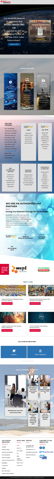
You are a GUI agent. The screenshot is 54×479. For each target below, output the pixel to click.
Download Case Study (7, 303)
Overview (4, 447)
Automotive (5, 465)
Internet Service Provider (8, 473)
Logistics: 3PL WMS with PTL (8, 460)
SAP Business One (10, 151)
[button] (33, 2)
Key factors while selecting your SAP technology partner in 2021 (33, 419)
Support (28, 457)
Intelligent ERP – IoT (30, 449)
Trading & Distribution (7, 452)
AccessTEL (42, 477)
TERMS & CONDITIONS (19, 459)
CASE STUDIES (19, 450)
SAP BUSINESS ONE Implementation (30, 446)
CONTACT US (19, 465)
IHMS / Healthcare (6, 471)
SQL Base (45, 130)
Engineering (4, 463)
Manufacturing (5, 449)
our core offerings (8, 124)
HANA (28, 130)
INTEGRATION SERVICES (45, 168)
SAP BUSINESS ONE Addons (31, 452)
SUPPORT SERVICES (28, 171)
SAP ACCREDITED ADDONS (10, 170)
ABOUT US (19, 448)
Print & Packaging (6, 457)
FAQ (17, 453)
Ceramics (4, 468)
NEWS (18, 456)
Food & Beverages (6, 455)
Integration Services (31, 454)
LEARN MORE (10, 99)
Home (18, 445)
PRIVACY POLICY (20, 462)
